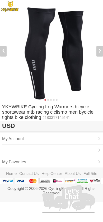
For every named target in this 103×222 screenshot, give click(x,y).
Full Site (90, 173)
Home (11, 173)
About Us (73, 173)
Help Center (51, 173)
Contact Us (29, 173)
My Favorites (14, 161)
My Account (13, 138)
